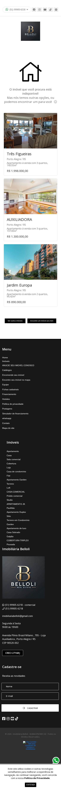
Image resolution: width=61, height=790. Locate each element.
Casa (9, 455)
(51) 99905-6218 (17, 9)
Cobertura (11, 463)
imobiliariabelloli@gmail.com (17, 616)
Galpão (10, 536)
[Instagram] (39, 9)
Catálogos (7, 370)
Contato (6, 423)
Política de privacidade (12, 404)
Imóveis (5, 361)
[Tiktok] (50, 9)
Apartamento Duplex (16, 512)
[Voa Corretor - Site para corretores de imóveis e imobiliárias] (30, 750)
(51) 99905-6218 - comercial (20, 605)
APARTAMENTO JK (16, 504)
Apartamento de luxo (16, 528)
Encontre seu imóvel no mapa (16, 380)
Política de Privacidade (37, 778)
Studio (10, 500)
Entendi (30, 785)
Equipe (5, 384)
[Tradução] (56, 9)
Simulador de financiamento (15, 413)
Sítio (9, 516)
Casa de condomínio (16, 471)
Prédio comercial (14, 496)
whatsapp (6, 418)
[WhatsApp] (56, 760)
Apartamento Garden (17, 479)
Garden (10, 524)
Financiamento (9, 394)
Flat (8, 475)
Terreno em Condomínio (18, 520)
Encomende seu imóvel (13, 375)
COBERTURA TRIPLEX (18, 540)
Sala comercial (13, 459)
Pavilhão (11, 508)
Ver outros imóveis (15, 321)
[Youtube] (45, 9)
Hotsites (6, 399)
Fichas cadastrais (10, 389)
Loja (9, 467)
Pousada (11, 544)
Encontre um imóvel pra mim (41, 321)
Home (5, 357)
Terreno (10, 484)
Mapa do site (8, 428)
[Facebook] (34, 9)
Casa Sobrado (13, 532)
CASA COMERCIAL (16, 492)
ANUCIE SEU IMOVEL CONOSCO (18, 365)
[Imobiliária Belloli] (30, 31)
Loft (8, 488)
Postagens (7, 408)
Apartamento (13, 451)
